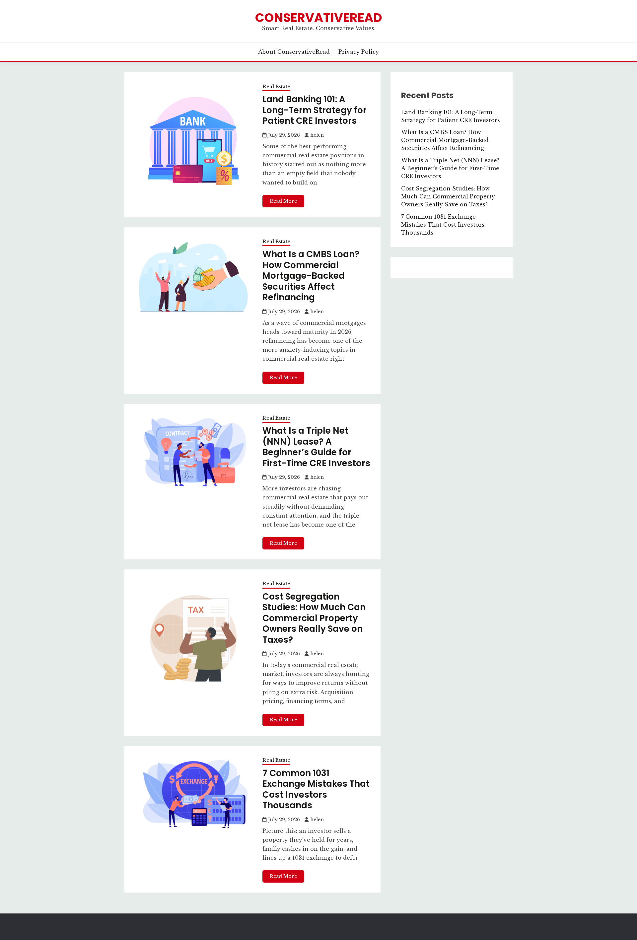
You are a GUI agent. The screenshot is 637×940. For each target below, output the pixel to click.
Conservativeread (318, 17)
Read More (283, 201)
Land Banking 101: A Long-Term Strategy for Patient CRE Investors (314, 110)
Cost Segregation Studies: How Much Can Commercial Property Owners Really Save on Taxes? (314, 618)
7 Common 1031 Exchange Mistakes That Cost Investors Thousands (316, 789)
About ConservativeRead (294, 51)
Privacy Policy (358, 51)
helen (317, 135)
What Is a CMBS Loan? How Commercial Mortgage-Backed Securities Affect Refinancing (310, 275)
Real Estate (276, 86)
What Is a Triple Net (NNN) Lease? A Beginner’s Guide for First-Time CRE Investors (316, 447)
